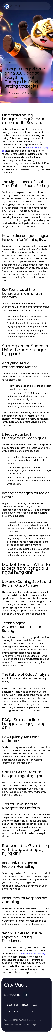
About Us (9, 1024)
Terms (26, 1024)
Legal (34, 1024)
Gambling (10, 62)
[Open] (46, 6)
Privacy (18, 1024)
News (25, 1004)
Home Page (12, 1004)
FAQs (35, 1004)
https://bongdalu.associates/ (30, 953)
